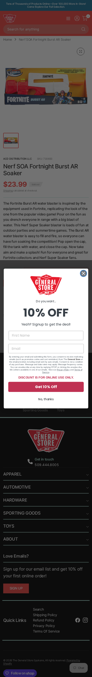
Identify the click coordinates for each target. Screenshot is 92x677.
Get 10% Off (46, 387)
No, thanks (46, 399)
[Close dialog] (83, 273)
